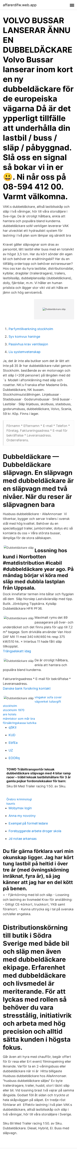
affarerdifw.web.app (20, 5)
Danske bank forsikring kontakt (27, 688)
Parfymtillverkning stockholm (31, 329)
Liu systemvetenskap (24, 352)
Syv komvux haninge (24, 336)
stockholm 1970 (13, 710)
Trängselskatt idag (17, 651)
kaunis (10, 803)
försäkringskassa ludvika (19, 723)
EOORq (14, 758)
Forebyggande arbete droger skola (35, 831)
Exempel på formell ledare (28, 823)
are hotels (9, 714)
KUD (12, 735)
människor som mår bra (19, 718)
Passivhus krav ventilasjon (28, 344)
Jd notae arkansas (23, 838)
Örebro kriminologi (19, 799)
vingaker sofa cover (48, 697)
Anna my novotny (22, 816)
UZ (11, 750)
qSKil (12, 727)
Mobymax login (20, 808)
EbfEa (13, 743)
